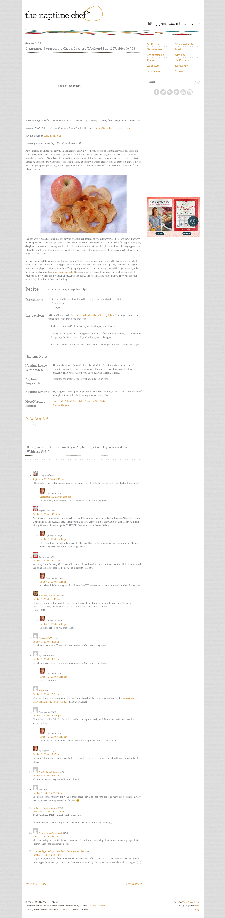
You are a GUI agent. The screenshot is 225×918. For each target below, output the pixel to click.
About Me (181, 65)
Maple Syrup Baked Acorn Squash (112, 128)
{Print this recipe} (36, 418)
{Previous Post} (35, 884)
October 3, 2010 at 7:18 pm (53, 581)
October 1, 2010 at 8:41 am (46, 599)
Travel (151, 60)
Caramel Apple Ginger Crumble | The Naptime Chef (58, 851)
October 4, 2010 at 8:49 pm (46, 775)
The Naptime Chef (75, 14)
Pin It (35, 425)
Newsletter (154, 49)
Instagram (190, 92)
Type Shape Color (191, 902)
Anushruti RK (45, 638)
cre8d (197, 905)
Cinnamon (66, 405)
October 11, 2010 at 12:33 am (47, 793)
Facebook (156, 92)
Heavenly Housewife (49, 595)
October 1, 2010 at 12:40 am (47, 514)
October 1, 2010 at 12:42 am (47, 560)
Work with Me (184, 44)
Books (179, 49)
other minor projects (63, 272)
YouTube (183, 92)
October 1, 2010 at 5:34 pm (46, 694)
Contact (180, 71)
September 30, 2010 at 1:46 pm (48, 479)
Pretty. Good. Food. (49, 771)
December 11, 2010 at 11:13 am (49, 811)
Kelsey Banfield (97, 905)
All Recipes (154, 44)
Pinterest (170, 92)
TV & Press (182, 60)
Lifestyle (153, 65)
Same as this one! (52, 135)
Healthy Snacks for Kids (51, 832)
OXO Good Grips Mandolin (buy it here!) (95, 315)
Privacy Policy (193, 909)
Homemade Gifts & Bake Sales (68, 401)
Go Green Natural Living (45, 807)
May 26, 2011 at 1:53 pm (45, 836)
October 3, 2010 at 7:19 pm (53, 539)
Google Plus (176, 92)
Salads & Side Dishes (95, 401)
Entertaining (155, 54)
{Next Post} (134, 884)
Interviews (154, 71)
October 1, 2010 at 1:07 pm (46, 659)
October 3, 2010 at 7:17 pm (53, 736)
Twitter (163, 92)
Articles (180, 54)
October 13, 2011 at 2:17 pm (47, 854)
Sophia (42, 690)
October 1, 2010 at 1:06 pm (46, 641)
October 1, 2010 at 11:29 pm (47, 715)
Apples (56, 405)
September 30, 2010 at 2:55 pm (55, 496)
